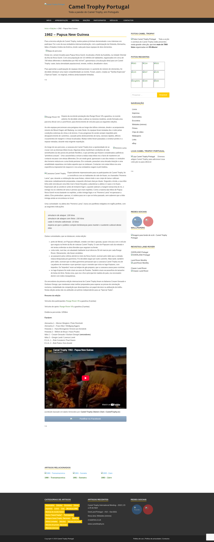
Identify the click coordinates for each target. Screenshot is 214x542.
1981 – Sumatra (79, 478)
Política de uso (138, 539)
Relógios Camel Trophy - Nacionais (58, 518)
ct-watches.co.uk (94, 520)
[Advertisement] (86, 96)
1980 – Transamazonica (55, 478)
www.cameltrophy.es (96, 524)
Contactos (128, 20)
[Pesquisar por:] (150, 94)
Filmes (134, 128)
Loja (62, 508)
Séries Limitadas (51, 521)
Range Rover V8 (72, 301)
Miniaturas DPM (72, 508)
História (75, 20)
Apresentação (61, 20)
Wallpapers (136, 136)
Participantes (100, 20)
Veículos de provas (74, 521)
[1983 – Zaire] (106, 474)
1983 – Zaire (106, 478)
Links (134, 140)
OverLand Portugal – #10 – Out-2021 (102, 512)
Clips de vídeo (137, 132)
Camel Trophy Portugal (99, 6)
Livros (134, 109)
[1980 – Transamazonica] (55, 474)
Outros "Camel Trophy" (54, 515)
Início (48, 20)
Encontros (136, 121)
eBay (134, 143)
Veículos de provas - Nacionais (56, 525)
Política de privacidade (153, 539)
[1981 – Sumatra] (80, 474)
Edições (86, 20)
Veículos (114, 20)
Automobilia (137, 117)
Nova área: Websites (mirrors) (99, 516)
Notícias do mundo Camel (55, 512)
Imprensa (135, 113)
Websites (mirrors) (139, 124)
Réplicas (75, 518)
